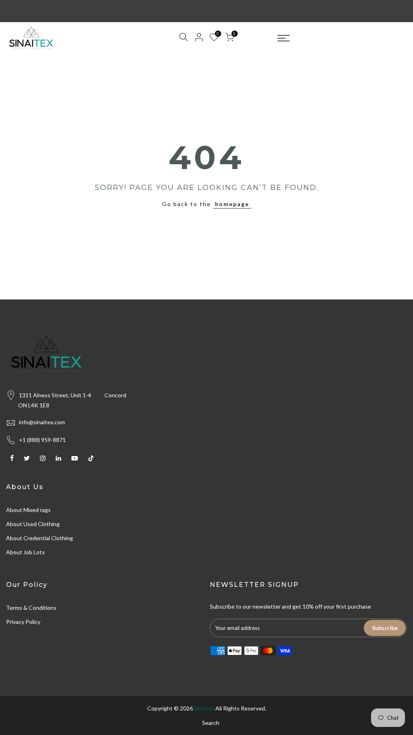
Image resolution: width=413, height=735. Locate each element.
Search (210, 722)
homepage (232, 203)
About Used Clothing (33, 523)
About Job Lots (25, 552)
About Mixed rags (28, 509)
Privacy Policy (23, 621)
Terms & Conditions (31, 607)
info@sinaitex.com (42, 422)
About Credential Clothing (39, 538)
